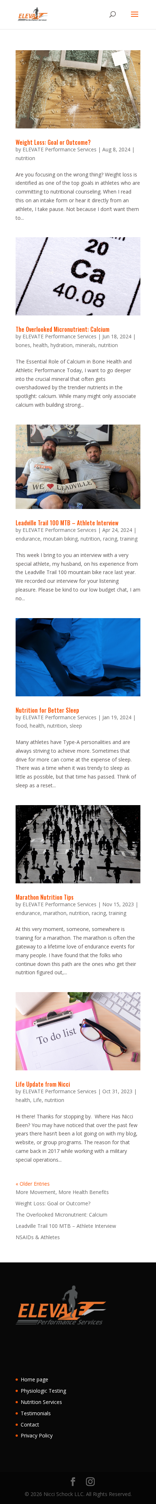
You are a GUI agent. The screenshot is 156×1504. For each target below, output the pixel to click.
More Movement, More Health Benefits (62, 1192)
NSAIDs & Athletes (38, 1237)
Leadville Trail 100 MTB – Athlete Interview (67, 522)
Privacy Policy (37, 1435)
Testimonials (36, 1413)
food (21, 725)
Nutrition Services (41, 1401)
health (40, 345)
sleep (76, 725)
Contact (30, 1424)
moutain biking (60, 538)
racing (110, 538)
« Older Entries (33, 1183)
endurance (28, 538)
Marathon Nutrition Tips (45, 897)
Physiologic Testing (43, 1390)
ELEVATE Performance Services (59, 149)
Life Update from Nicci (43, 1084)
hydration (61, 345)
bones (23, 345)
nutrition (25, 158)
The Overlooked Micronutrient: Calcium (63, 329)
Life (37, 1100)
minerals (85, 345)
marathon (54, 913)
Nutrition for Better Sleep (47, 710)
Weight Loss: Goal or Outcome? (53, 142)
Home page (34, 1379)
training (128, 538)
